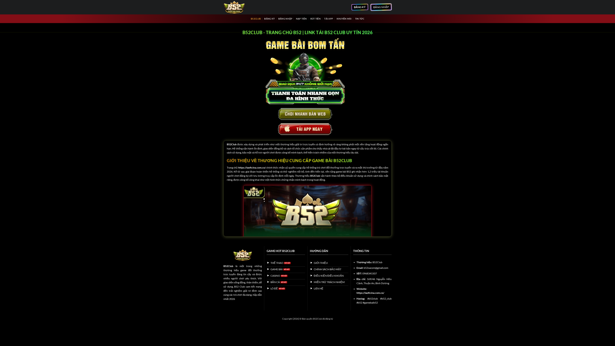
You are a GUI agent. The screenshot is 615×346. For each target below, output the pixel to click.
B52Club (256, 18)
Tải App (328, 18)
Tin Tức (359, 18)
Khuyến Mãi (344, 18)
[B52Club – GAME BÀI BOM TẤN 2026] (239, 7)
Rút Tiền (315, 18)
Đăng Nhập (285, 18)
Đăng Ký (269, 18)
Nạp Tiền (301, 18)
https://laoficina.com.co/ (252, 167)
